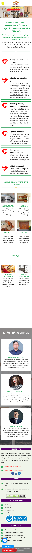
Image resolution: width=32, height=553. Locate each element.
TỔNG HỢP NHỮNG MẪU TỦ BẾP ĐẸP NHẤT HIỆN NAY (24, 208)
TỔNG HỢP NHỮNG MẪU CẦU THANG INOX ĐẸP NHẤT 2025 (24, 277)
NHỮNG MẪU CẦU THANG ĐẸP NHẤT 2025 (8, 207)
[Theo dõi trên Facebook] (12, 473)
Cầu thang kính (7, 35)
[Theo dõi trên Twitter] (19, 473)
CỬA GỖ (24, 232)
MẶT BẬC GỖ (8, 232)
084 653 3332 (7, 550)
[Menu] (3, 3)
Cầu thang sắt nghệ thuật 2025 (8, 275)
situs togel (24, 111)
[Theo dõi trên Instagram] (16, 473)
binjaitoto (23, 86)
